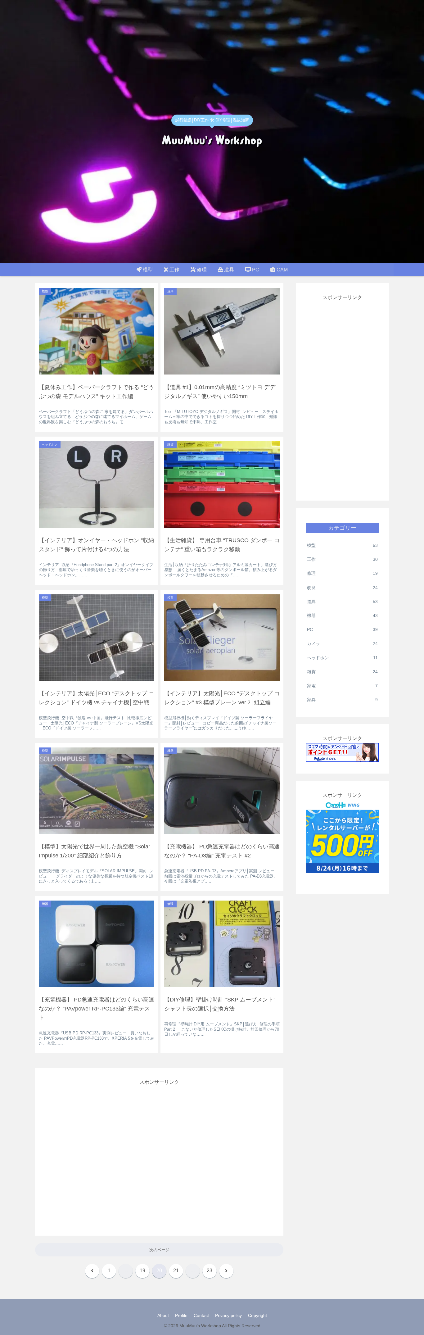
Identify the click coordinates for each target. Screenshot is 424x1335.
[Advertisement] (159, 1155)
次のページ (159, 1249)
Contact (201, 1315)
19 (142, 1270)
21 (176, 1270)
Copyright (257, 1315)
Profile (181, 1315)
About (163, 1315)
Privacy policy (228, 1315)
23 (209, 1270)
